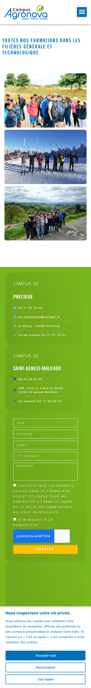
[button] (82, 12)
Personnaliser (45, 667)
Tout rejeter (45, 679)
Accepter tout (46, 655)
